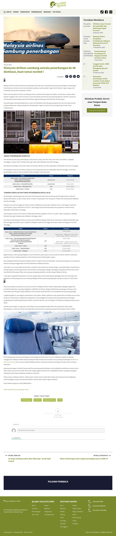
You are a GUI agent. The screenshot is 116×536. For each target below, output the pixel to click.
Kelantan (63, 508)
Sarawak (62, 524)
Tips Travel (35, 514)
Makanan (47, 508)
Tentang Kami (8, 532)
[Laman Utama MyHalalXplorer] (58, 4)
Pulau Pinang (77, 518)
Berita (34, 505)
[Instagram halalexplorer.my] (110, 12)
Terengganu (64, 527)
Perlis (62, 518)
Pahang (62, 514)
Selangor (75, 524)
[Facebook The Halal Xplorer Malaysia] (106, 12)
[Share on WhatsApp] (74, 77)
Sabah (75, 521)
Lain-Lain (35, 508)
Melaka (62, 511)
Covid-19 (37, 400)
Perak (74, 514)
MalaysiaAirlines (49, 400)
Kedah (75, 505)
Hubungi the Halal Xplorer (97, 110)
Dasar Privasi (28, 532)
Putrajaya (63, 521)
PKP (60, 400)
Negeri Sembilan (78, 511)
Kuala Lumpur (77, 508)
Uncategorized (49, 514)
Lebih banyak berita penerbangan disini (16, 389)
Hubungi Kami (18, 532)
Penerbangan (26, 400)
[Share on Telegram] (78, 77)
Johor (62, 505)
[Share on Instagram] (70, 77)
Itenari (46, 505)
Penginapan (48, 511)
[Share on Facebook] (66, 77)
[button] (5, 12)
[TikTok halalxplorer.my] (102, 12)
